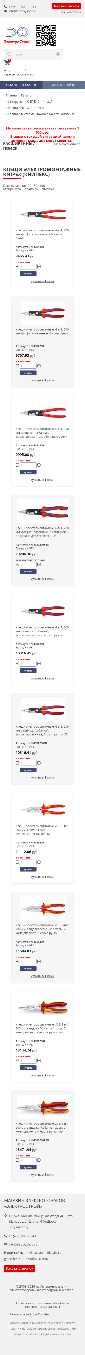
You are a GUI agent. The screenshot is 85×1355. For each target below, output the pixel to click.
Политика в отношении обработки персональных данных (42, 1304)
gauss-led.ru (12, 1259)
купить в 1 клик (42, 281)
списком (47, 189)
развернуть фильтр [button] (67, 144)
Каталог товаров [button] (21, 84)
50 (35, 185)
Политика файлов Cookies (29, 1314)
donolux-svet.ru (37, 1259)
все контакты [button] (71, 12)
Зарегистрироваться (19, 74)
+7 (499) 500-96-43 (22, 7)
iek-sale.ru (35, 1252)
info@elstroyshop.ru (22, 11)
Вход (7, 70)
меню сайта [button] (64, 84)
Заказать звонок (66, 6)
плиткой (32, 189)
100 (42, 185)
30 (30, 185)
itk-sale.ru (54, 1252)
